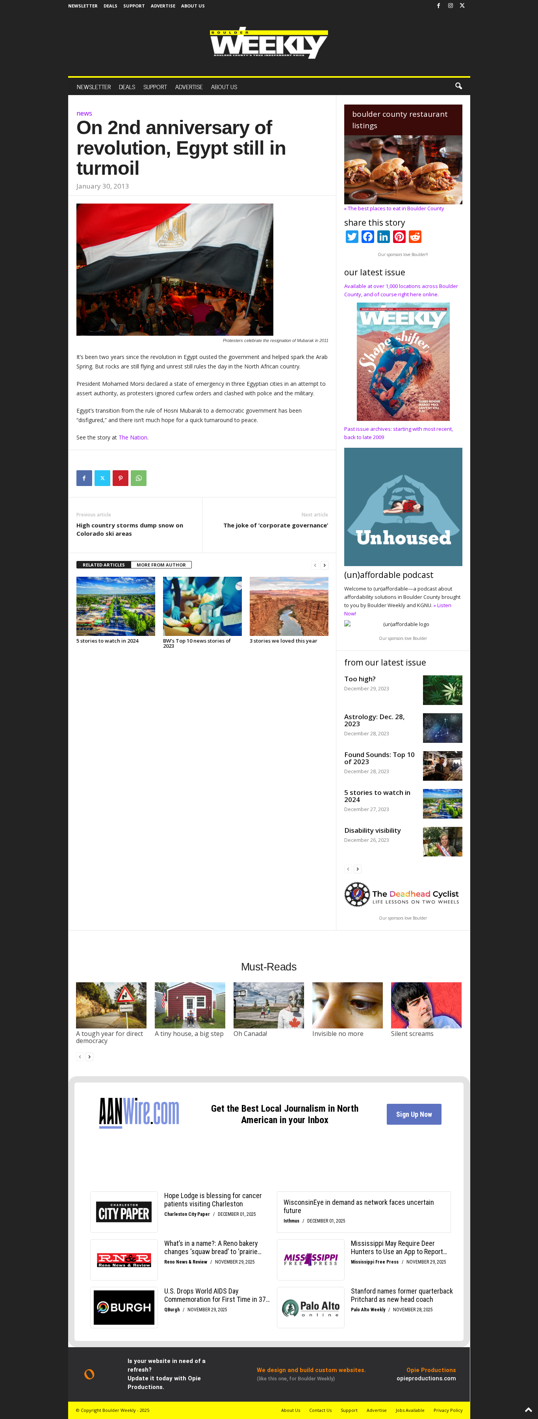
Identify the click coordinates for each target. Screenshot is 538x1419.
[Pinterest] (120, 478)
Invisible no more (338, 1033)
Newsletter (83, 6)
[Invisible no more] (347, 1005)
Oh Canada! (250, 1033)
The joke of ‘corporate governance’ (275, 525)
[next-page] (324, 565)
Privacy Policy (448, 1410)
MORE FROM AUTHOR (161, 565)
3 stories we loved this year (283, 640)
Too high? (360, 678)
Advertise (163, 6)
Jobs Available (410, 1410)
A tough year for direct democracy (109, 1037)
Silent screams (412, 1033)
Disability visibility (372, 830)
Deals (110, 6)
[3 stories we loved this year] (289, 606)
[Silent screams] (426, 1005)
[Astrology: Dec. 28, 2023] (442, 728)
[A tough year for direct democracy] (111, 1005)
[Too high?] (442, 690)
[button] (458, 86)
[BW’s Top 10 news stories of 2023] (202, 606)
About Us (193, 6)
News (84, 113)
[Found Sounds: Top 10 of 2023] (442, 766)
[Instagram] (450, 6)
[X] (462, 6)
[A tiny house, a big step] (190, 1005)
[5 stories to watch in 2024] (115, 606)
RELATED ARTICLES (104, 565)
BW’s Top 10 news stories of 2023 (197, 643)
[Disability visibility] (442, 841)
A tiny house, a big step (189, 1033)
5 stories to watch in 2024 (107, 640)
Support (134, 6)
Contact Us (320, 1410)
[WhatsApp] (139, 478)
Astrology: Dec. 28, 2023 (374, 720)
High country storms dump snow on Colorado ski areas (129, 529)
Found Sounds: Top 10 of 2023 (379, 758)
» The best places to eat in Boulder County (394, 208)
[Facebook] (438, 6)
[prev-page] (315, 565)
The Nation (133, 437)
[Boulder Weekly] (269, 43)
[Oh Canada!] (269, 1005)
